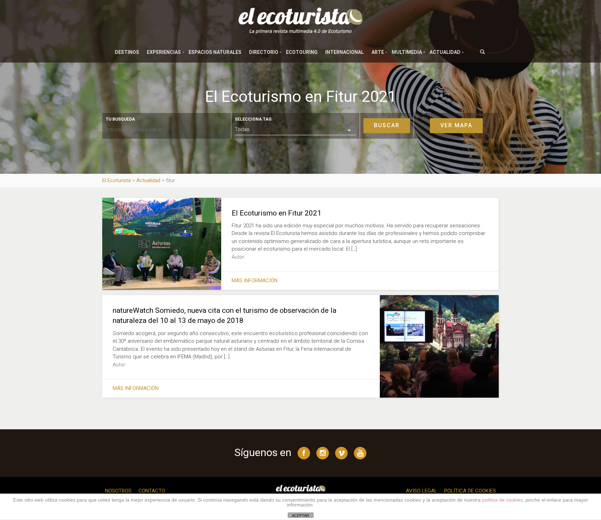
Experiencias (164, 52)
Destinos (127, 52)
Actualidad (445, 52)
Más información (255, 280)
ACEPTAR (300, 515)
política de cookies (502, 500)
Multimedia (407, 52)
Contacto (151, 491)
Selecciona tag (253, 119)
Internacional (344, 52)
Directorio (263, 52)
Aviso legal (421, 491)
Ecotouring (302, 52)
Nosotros (118, 491)
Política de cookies (470, 491)
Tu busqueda (120, 119)
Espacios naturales (215, 52)
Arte (377, 52)
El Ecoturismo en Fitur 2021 (276, 213)
